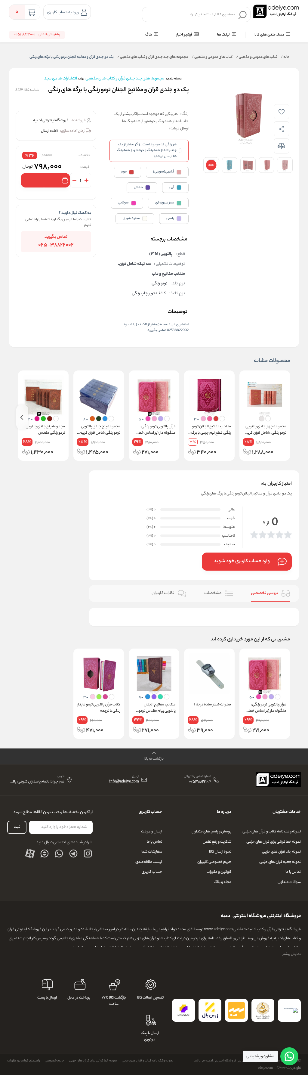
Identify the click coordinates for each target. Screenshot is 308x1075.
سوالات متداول (289, 882)
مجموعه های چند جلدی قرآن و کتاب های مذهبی (152, 57)
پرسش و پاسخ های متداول (211, 832)
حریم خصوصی (54, 1061)
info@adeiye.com (124, 782)
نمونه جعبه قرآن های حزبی (280, 862)
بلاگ (148, 35)
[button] (154, 756)
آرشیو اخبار (184, 35)
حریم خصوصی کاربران (214, 862)
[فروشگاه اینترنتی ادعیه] (276, 11)
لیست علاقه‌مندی (148, 862)
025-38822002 (56, 245)
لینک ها (223, 35)
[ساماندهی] (262, 1010)
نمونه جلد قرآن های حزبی (281, 852)
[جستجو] (242, 14)
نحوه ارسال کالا (220, 852)
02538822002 (200, 782)
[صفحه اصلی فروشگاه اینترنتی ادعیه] (278, 779)
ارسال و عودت (151, 832)
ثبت (17, 827)
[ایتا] (44, 853)
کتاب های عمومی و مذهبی (256, 57)
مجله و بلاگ (222, 882)
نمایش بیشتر (292, 954)
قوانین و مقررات (219, 872)
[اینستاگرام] (88, 853)
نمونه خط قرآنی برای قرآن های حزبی (273, 842)
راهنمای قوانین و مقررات (23, 1061)
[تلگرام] (73, 853)
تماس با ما (293, 872)
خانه (285, 57)
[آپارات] (30, 853)
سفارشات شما (151, 852)
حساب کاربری (152, 872)
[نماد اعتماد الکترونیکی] (289, 1010)
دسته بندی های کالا (269, 35)
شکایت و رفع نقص (217, 842)
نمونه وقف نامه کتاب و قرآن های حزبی (271, 832)
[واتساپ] (59, 853)
